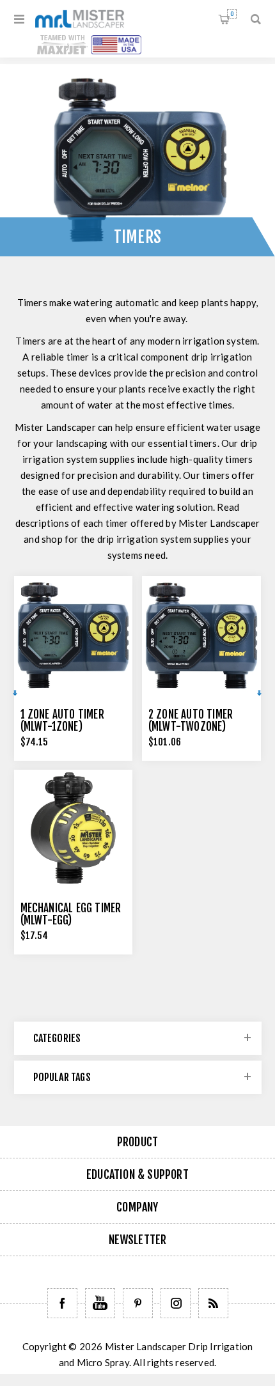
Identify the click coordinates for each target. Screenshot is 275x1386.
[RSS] (213, 1303)
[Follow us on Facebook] (62, 1303)
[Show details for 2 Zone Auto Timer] (201, 635)
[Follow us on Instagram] (176, 1303)
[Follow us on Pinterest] (138, 1303)
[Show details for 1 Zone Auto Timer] (73, 635)
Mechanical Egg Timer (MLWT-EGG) (71, 914)
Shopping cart (231, 13)
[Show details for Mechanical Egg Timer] (73, 829)
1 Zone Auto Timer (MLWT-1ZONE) (62, 720)
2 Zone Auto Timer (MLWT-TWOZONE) (190, 720)
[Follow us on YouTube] (100, 1303)
